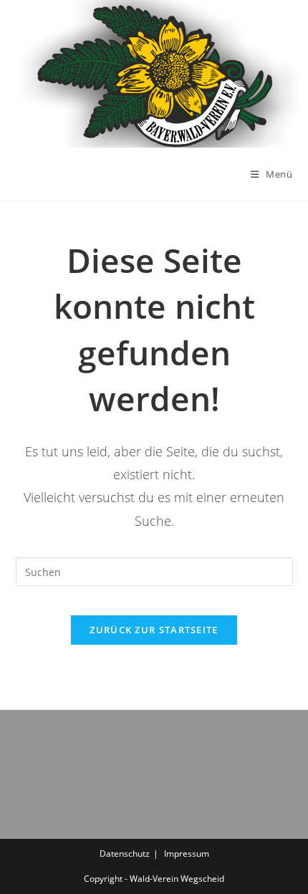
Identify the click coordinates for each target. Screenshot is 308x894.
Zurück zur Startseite (154, 629)
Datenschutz (125, 853)
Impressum (186, 853)
